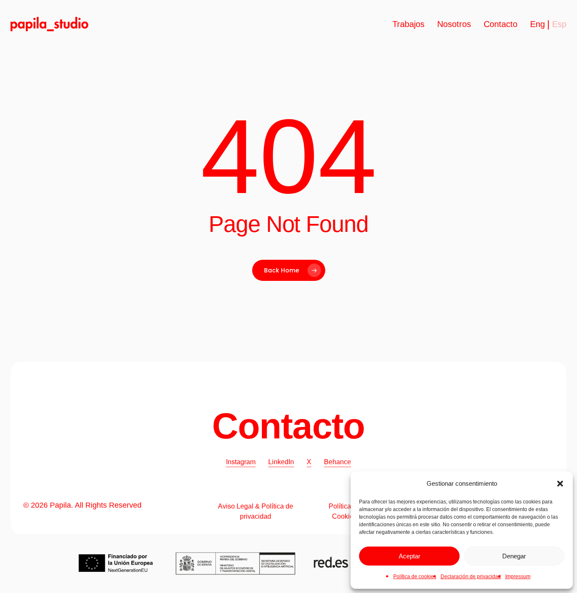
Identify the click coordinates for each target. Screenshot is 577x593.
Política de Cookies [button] (344, 511)
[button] (560, 483)
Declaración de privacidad (471, 576)
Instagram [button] (241, 461)
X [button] (309, 461)
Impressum (518, 576)
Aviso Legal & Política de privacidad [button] (255, 511)
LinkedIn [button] (281, 461)
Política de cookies (414, 576)
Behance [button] (337, 461)
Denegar (514, 556)
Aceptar (409, 556)
